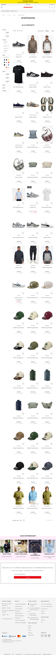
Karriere (43, 611)
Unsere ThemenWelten (20, 604)
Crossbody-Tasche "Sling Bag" (33, 177)
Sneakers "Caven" (47, 237)
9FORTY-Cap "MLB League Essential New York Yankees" (47, 357)
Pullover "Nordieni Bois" (47, 57)
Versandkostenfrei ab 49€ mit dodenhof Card (34, 609)
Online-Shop (3, 4)
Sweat (6, 46)
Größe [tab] (3, 87)
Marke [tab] (3, 85)
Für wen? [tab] (4, 29)
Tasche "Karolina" (47, 147)
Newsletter (17, 611)
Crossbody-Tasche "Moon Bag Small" (47, 418)
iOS (42, 622)
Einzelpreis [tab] (4, 90)
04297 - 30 (5, 614)
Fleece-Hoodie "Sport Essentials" (33, 508)
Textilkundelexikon (19, 615)
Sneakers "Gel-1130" (47, 117)
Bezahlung (17, 618)
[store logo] (18, 7)
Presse (42, 613)
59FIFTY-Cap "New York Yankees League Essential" (33, 297)
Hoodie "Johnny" (18, 267)
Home (3, 15)
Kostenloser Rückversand (33, 614)
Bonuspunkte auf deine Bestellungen (34, 618)
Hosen (6, 48)
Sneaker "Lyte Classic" (32, 237)
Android (43, 620)
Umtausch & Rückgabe (20, 622)
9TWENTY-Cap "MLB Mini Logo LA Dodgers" (33, 327)
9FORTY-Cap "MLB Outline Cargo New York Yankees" (33, 357)
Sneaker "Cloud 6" (47, 87)
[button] (23, 53)
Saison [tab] (3, 71)
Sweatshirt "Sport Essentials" (19, 508)
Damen (29, 626)
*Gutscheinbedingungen (6, 639)
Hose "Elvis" (33, 267)
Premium (30, 632)
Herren (9, 15)
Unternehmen (44, 608)
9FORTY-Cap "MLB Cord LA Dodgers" (33, 478)
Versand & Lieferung (20, 620)
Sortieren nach (41, 30)
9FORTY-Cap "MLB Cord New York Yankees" (19, 357)
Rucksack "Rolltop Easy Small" (33, 147)
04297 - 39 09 (6, 608)
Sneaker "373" (19, 57)
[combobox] (28, 11)
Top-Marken (31, 635)
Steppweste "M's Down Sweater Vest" (33, 387)
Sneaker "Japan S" (19, 297)
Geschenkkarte (18, 608)
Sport (14, 15)
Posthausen (28, 4)
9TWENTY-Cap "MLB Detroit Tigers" (47, 327)
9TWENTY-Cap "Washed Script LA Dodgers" (19, 327)
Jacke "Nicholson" (33, 57)
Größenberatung (19, 613)
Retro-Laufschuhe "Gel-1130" (19, 237)
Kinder (29, 630)
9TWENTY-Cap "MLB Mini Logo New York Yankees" (33, 448)
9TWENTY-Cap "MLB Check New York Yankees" (19, 448)
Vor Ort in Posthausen (46, 604)
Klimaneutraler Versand (33, 605)
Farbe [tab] (3, 55)
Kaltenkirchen (52, 4)
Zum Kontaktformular (7, 618)
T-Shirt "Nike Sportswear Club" (19, 87)
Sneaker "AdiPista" (33, 87)
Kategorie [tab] (4, 39)
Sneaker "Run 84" (18, 147)
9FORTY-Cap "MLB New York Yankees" (47, 448)
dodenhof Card (18, 606)
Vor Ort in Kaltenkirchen (46, 606)
